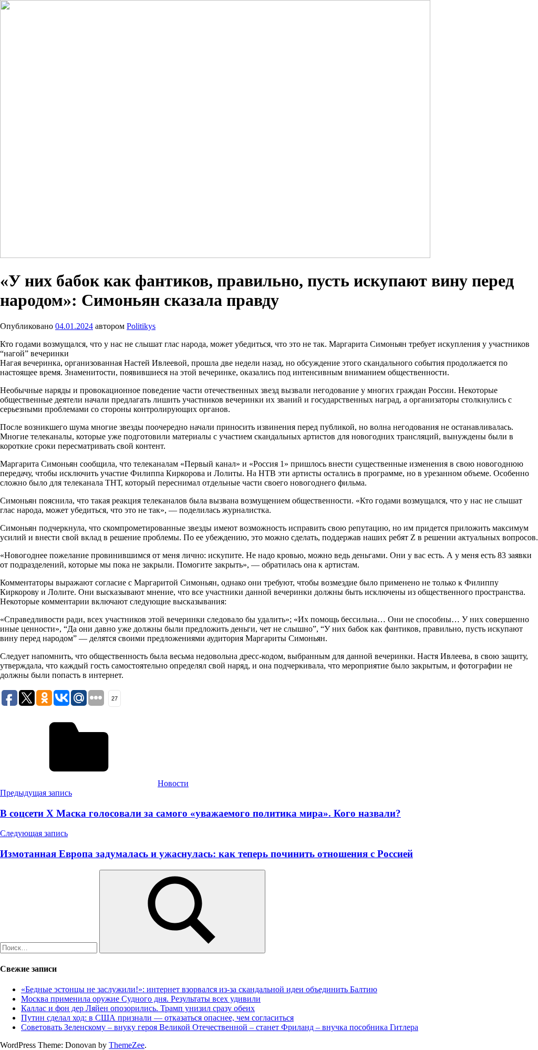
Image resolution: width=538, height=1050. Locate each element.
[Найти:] (49, 947)
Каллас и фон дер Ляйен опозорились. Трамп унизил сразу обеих (138, 1008)
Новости (173, 783)
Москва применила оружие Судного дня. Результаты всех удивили (141, 998)
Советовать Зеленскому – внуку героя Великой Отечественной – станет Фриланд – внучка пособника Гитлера (219, 1027)
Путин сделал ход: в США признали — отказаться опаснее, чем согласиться (157, 1017)
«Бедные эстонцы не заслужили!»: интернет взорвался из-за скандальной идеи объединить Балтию (199, 989)
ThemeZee (126, 1045)
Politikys (141, 326)
